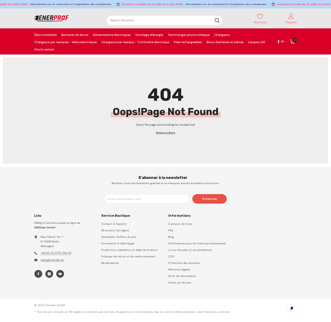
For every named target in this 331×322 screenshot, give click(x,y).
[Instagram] (49, 274)
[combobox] (159, 20)
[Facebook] (38, 274)
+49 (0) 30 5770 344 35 (56, 253)
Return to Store (165, 132)
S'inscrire (209, 199)
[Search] (164, 20)
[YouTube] (60, 274)
